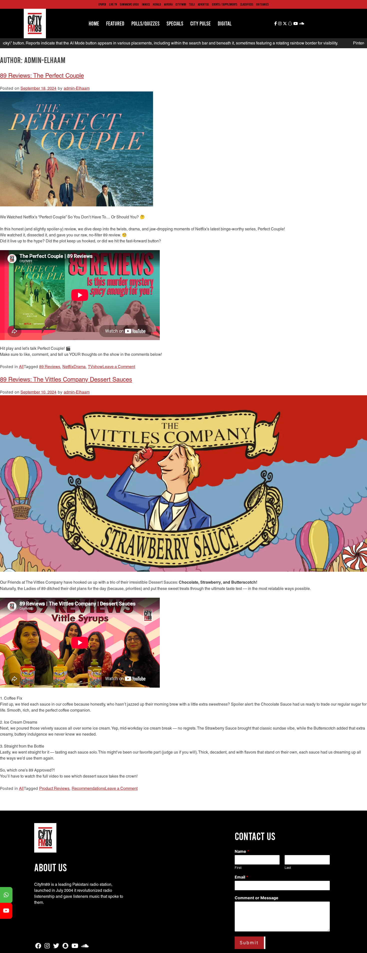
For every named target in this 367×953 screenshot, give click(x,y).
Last (288, 868)
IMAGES (146, 4)
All (21, 366)
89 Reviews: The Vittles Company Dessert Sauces (66, 379)
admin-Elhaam (77, 88)
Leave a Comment (119, 366)
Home (94, 23)
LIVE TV (113, 4)
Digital (224, 23)
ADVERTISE (203, 4)
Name (242, 851)
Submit (249, 942)
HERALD (157, 4)
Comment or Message (256, 897)
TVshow (95, 366)
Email (241, 877)
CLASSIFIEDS (246, 4)
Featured (115, 23)
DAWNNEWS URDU (129, 4)
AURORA (168, 4)
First (238, 868)
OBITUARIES (262, 4)
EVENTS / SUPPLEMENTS (224, 4)
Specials (175, 23)
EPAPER (102, 4)
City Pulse (200, 23)
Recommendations (88, 788)
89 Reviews (49, 366)
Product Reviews (54, 788)
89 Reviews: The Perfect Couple (42, 75)
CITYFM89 (181, 4)
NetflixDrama (74, 366)
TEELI (192, 4)
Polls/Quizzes (145, 23)
